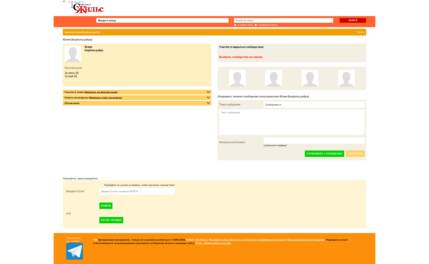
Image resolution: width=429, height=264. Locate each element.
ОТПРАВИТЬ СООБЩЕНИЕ (325, 153)
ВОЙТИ (106, 205)
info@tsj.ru (201, 239)
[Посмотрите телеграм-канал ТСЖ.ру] (74, 258)
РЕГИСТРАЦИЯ (111, 220)
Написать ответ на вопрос (105, 97)
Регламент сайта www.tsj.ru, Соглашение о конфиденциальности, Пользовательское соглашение (267, 239)
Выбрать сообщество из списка (240, 57)
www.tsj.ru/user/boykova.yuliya (82, 32)
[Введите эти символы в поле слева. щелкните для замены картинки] (275, 145)
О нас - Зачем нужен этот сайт (213, 243)
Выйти (361, 32)
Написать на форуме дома (101, 92)
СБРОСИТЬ (355, 153)
